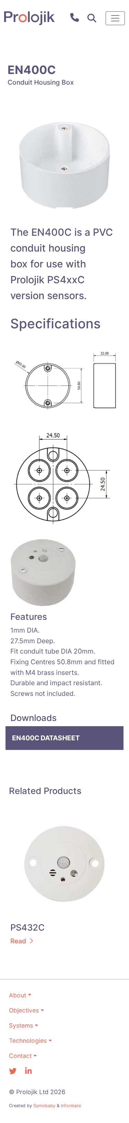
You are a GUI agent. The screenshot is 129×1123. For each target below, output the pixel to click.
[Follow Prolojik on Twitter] (13, 1071)
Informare (71, 1105)
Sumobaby (44, 1105)
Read (18, 941)
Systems (21, 1025)
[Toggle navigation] (115, 18)
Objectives (24, 1010)
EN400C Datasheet (46, 738)
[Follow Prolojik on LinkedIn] (28, 1071)
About (17, 995)
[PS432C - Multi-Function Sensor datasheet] (64, 863)
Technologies (28, 1040)
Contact (20, 1055)
